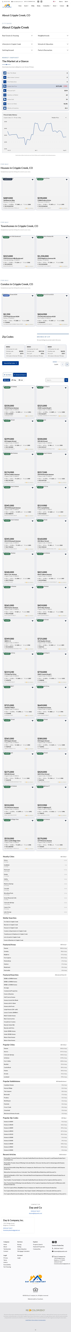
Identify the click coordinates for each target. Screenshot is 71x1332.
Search (26, 5)
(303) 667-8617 (35, 1211)
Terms (5, 1260)
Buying (38, 5)
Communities (46, 5)
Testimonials (7, 1249)
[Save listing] (32, 179)
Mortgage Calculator (23, 1251)
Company (6, 1242)
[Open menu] (67, 5)
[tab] (6, 380)
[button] (35, 86)
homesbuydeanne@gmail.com (11, 1230)
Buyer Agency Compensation (39, 1320)
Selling (32, 5)
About (54, 5)
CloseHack (40, 1299)
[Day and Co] (35, 1279)
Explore (35, 1242)
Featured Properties (39, 1246)
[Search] (66, 380)
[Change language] (54, 2)
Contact (62, 5)
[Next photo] (33, 186)
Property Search (38, 1244)
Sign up (61, 1)
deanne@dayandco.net (35, 1213)
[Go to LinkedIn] (41, 1)
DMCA (5, 1262)
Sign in (66, 1)
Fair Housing (7, 1267)
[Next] (67, 364)
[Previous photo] (4, 186)
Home (20, 5)
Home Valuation (21, 1249)
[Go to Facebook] (38, 1)
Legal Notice (28, 1320)
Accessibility (7, 1264)
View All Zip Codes (9, 363)
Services (20, 1242)
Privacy (5, 1258)
